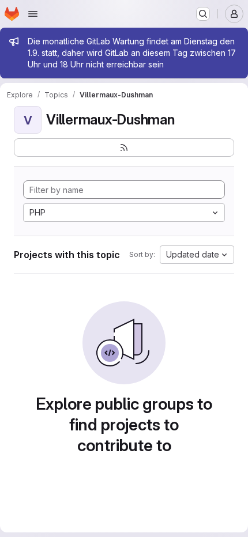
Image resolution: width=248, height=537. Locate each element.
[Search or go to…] (203, 14)
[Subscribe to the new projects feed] (124, 147)
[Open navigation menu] (33, 14)
